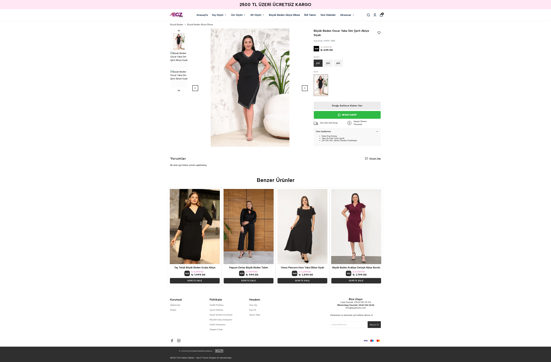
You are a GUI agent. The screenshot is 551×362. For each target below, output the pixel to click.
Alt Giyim (255, 15)
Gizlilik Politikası (217, 305)
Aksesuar (345, 15)
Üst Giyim (237, 15)
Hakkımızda (175, 305)
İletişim (173, 310)
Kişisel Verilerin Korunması (221, 315)
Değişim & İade (216, 329)
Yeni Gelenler (328, 15)
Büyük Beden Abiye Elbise (284, 15)
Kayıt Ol (252, 310)
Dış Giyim (217, 15)
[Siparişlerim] (375, 15)
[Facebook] (172, 340)
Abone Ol (374, 325)
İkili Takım (310, 15)
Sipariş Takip (254, 315)
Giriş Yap (253, 305)
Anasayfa (202, 15)
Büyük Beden (176, 24)
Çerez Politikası (216, 310)
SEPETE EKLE (194, 280)
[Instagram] (179, 340)
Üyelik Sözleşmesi (217, 325)
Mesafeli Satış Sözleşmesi (221, 320)
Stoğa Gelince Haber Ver (347, 105)
